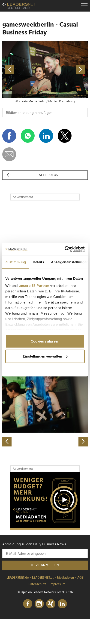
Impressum (57, 584)
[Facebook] (27, 604)
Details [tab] (38, 262)
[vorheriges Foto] (23, 69)
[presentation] (7, 441)
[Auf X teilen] (65, 136)
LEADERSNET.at (43, 577)
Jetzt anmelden (45, 565)
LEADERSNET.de (17, 577)
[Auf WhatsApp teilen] (28, 136)
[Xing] (50, 604)
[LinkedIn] (62, 604)
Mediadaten (65, 577)
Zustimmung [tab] (15, 262)
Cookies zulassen (45, 341)
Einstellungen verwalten (42, 356)
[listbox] (45, 404)
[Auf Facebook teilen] (9, 136)
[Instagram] (39, 604)
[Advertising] (45, 501)
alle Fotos (48, 175)
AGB (80, 577)
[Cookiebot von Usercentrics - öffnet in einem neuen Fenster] (65, 249)
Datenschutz (37, 584)
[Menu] (84, 6)
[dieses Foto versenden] (9, 154)
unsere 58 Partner (34, 286)
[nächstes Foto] (66, 69)
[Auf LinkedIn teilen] (46, 136)
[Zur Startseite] (18, 5)
